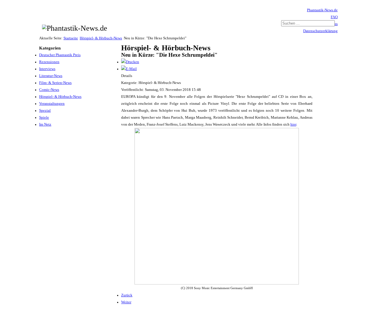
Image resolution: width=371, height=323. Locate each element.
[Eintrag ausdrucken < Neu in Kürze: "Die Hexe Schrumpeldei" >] (130, 62)
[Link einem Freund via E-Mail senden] (129, 69)
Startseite (70, 38)
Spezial (45, 111)
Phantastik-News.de (322, 10)
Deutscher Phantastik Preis (60, 55)
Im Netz (45, 124)
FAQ (334, 17)
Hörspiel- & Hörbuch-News (101, 38)
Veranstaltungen (52, 104)
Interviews (47, 69)
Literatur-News (50, 76)
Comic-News (49, 90)
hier (293, 124)
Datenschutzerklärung (320, 31)
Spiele (44, 117)
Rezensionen (49, 62)
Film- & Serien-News (55, 83)
